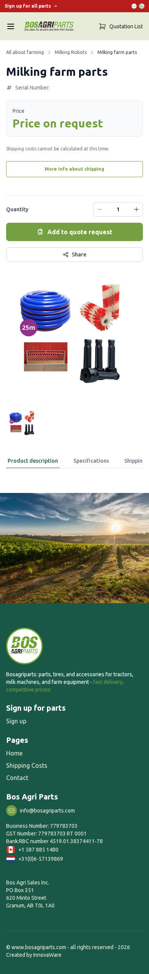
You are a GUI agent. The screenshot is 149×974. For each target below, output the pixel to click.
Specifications (91, 461)
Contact (17, 777)
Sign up (16, 721)
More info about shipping (74, 168)
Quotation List (126, 26)
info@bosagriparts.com (47, 811)
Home (14, 753)
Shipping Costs (26, 765)
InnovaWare (47, 955)
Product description (33, 461)
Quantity (17, 209)
